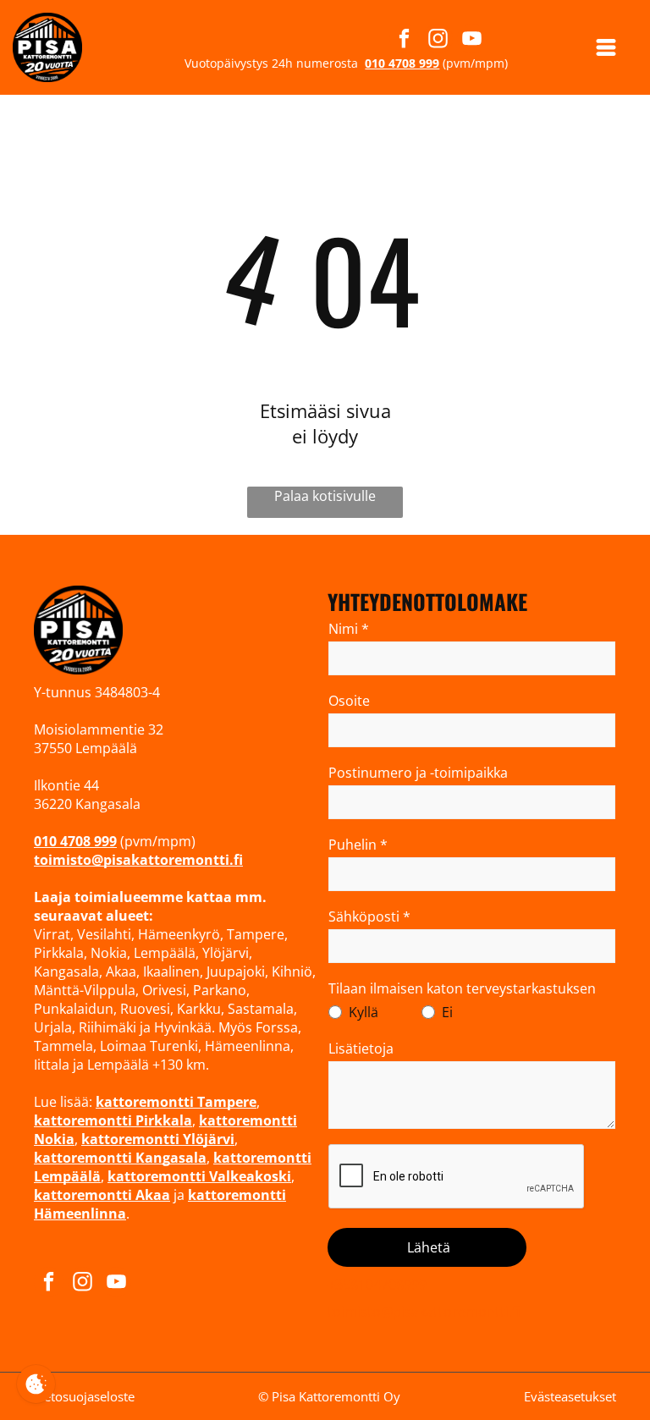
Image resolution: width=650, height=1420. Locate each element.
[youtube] (472, 41)
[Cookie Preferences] (36, 1384)
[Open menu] (606, 47)
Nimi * (348, 628)
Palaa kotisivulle (325, 496)
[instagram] (438, 41)
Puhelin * (358, 844)
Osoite (349, 700)
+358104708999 (377, 1284)
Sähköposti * (369, 916)
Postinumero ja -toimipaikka (418, 772)
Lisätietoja (361, 1048)
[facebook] (404, 41)
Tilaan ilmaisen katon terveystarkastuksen (462, 988)
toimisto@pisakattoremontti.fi (424, 1311)
